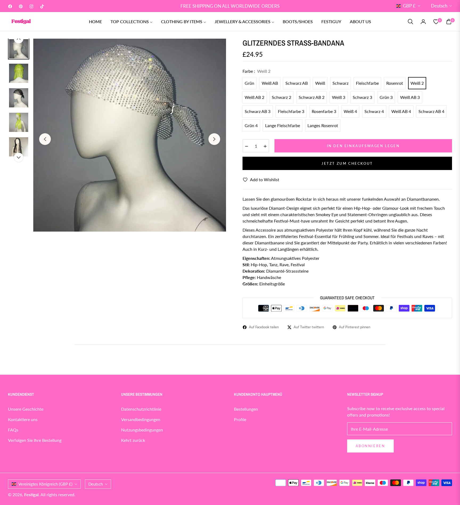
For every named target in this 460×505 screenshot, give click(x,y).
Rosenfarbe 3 (324, 111)
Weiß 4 (350, 111)
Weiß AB (270, 83)
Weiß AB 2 (254, 97)
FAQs (13, 429)
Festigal (31, 494)
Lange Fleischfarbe (282, 125)
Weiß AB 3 (410, 97)
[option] (129, 135)
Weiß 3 (338, 97)
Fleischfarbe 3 (291, 111)
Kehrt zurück (133, 440)
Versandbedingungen (140, 419)
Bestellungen (246, 408)
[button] (410, 21)
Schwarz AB (296, 83)
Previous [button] (45, 139)
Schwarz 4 (374, 111)
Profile (240, 419)
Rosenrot (394, 83)
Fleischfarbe (367, 83)
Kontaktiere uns (23, 419)
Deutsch (439, 6)
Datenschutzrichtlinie (141, 408)
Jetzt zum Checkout (347, 163)
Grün (249, 83)
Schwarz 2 (281, 97)
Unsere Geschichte (25, 408)
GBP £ (409, 6)
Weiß (320, 83)
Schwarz (340, 83)
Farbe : (256, 71)
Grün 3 (386, 97)
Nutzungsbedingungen (142, 429)
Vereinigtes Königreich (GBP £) (45, 484)
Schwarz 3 (362, 97)
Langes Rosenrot (322, 125)
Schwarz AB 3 (257, 111)
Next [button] (214, 139)
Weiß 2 (417, 83)
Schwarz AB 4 (431, 111)
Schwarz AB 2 (312, 97)
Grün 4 (251, 125)
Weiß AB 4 (401, 111)
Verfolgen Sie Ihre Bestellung (34, 440)
